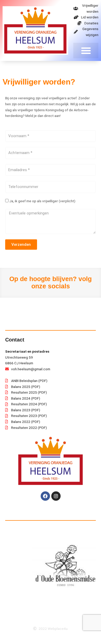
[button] (85, 50)
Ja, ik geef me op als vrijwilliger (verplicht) (42, 201)
